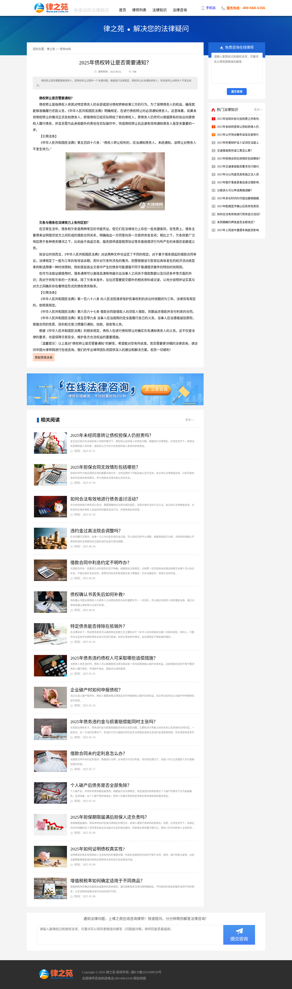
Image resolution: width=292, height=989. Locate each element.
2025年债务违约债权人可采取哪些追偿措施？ (114, 658)
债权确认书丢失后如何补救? (97, 594)
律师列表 (139, 10)
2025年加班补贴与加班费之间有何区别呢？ (243, 118)
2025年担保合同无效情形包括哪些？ (105, 467)
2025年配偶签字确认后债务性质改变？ (240, 206)
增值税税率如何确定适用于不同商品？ (107, 880)
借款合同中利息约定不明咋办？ (100, 562)
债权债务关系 (44, 357)
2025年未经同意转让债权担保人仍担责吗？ (111, 435)
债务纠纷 (65, 49)
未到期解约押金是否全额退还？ (236, 222)
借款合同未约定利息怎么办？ (98, 753)
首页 (122, 10)
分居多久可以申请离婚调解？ (235, 190)
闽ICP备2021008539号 (146, 972)
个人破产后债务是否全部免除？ (100, 785)
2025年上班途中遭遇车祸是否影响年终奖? (242, 230)
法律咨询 (180, 10)
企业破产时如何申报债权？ (96, 689)
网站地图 (139, 978)
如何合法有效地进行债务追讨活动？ (105, 498)
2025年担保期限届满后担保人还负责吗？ (109, 817)
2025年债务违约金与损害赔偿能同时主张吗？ (114, 721)
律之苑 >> (53, 49)
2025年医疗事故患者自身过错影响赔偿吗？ (243, 182)
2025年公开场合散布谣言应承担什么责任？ (243, 134)
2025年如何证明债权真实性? (97, 848)
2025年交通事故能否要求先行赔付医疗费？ (243, 166)
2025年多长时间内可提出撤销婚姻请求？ (242, 198)
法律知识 (159, 10)
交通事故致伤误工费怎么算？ (235, 150)
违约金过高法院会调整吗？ (96, 530)
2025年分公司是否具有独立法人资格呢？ (242, 174)
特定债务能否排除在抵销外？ (98, 626)
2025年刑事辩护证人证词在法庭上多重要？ (243, 142)
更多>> (189, 419)
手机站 (211, 8)
